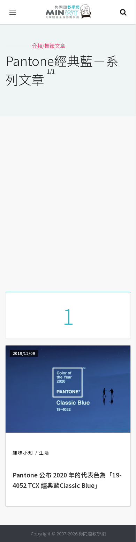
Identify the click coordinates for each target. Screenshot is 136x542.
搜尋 (123, 12)
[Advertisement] (68, 201)
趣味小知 (23, 452)
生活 (44, 452)
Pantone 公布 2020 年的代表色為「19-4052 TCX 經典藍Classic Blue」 (67, 480)
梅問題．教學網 (68, 12)
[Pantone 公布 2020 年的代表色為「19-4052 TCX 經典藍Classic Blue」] (68, 430)
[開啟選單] (13, 12)
